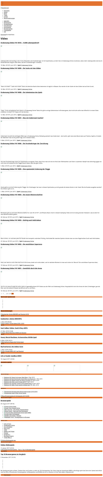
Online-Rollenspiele (7, 445)
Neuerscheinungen (9, 18)
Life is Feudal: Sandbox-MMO (11, 356)
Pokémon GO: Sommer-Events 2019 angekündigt (18, 383)
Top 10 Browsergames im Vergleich (13, 454)
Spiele (5, 12)
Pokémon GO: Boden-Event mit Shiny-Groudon (17, 380)
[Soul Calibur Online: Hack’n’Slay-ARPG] (12, 323)
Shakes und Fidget (9, 431)
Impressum (7, 475)
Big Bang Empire (9, 436)
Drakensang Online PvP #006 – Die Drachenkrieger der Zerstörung (24, 143)
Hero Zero (7, 428)
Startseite (6, 10)
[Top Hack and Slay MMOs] (15, 393)
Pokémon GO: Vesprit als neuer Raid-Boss (16, 377)
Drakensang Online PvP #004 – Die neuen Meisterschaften (21, 195)
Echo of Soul (7, 424)
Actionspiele (7, 27)
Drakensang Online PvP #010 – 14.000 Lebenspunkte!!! (20, 43)
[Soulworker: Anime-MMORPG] (15, 314)
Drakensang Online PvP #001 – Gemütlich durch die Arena (21, 268)
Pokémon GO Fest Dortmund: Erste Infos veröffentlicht (19, 379)
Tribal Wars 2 (8, 437)
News (5, 14)
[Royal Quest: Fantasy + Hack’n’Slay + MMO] (16, 411)
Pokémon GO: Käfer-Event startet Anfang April (17, 385)
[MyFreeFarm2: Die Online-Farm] (12, 342)
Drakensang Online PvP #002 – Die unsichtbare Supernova (21, 244)
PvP (5, 32)
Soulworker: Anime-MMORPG (11, 319)
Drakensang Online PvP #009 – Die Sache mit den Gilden (21, 68)
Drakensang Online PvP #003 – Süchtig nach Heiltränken (21, 220)
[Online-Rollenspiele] (8, 440)
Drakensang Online (26, 65)
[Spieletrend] (51, 8)
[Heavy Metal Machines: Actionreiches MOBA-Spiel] (13, 332)
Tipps (5, 15)
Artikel (6, 17)
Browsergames (8, 29)
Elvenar (6, 433)
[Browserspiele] (15, 396)
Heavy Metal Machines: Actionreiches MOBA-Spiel (19, 337)
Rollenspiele (7, 22)
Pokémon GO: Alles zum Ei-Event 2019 (15, 382)
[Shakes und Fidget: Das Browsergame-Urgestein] (12, 416)
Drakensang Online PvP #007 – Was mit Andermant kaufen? (22, 118)
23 (7, 293)
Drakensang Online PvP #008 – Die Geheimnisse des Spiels (21, 92)
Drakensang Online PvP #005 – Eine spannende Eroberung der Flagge (25, 169)
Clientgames (7, 30)
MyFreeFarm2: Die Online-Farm (12, 347)
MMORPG (6, 21)
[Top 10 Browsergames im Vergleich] (18, 449)
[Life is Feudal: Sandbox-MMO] (12, 351)
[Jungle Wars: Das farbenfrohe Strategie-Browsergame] (11, 414)
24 (10, 293)
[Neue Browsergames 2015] (20, 391)
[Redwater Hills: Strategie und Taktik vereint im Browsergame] (17, 417)
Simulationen (8, 26)
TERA (5, 430)
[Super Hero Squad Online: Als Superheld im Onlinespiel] (12, 408)
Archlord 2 (7, 434)
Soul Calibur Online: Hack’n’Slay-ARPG (14, 328)
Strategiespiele (8, 24)
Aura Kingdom (8, 427)
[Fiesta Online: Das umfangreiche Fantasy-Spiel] (10, 406)
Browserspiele (6, 401)
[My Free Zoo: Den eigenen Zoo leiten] (16, 409)
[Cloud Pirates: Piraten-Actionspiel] (17, 412)
